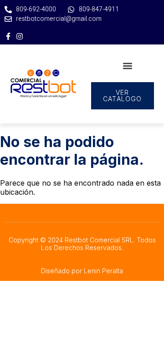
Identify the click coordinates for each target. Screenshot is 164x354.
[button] (127, 65)
